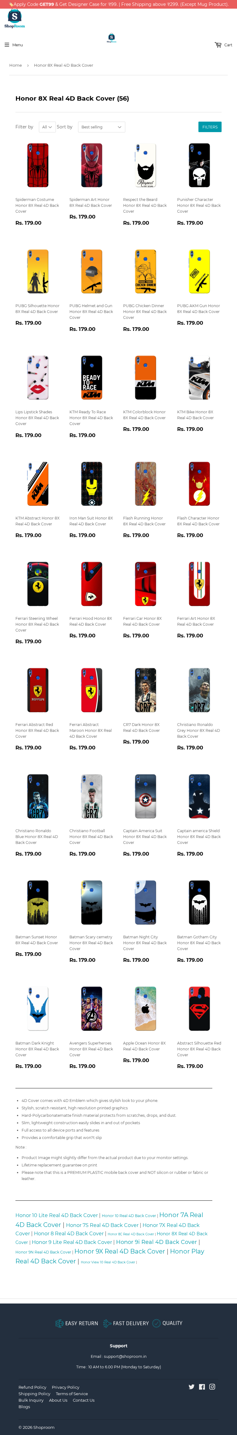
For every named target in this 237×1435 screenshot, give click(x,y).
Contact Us (83, 1400)
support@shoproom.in (125, 1356)
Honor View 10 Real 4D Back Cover (108, 1262)
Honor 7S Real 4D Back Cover (102, 1225)
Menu (17, 45)
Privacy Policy (65, 1387)
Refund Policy (32, 1387)
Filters (210, 127)
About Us (58, 1400)
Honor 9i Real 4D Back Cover (156, 1242)
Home (15, 65)
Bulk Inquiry (31, 1400)
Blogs (24, 1406)
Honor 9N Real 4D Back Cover (43, 1252)
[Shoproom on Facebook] (202, 1388)
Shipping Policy (34, 1393)
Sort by (65, 127)
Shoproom (44, 1427)
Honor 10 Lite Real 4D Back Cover (56, 1215)
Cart (227, 45)
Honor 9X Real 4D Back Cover (119, 1251)
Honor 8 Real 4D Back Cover (69, 1234)
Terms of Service (72, 1393)
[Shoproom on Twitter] (192, 1388)
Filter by (24, 127)
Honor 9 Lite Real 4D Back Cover (72, 1242)
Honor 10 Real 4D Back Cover (129, 1215)
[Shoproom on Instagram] (212, 1388)
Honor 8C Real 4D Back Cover (131, 1234)
